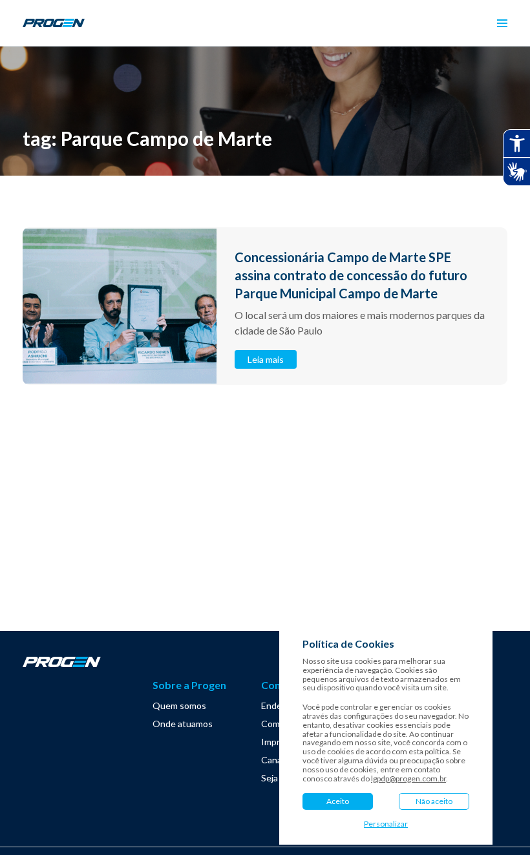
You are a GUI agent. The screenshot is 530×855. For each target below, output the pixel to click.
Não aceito (434, 801)
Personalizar (386, 824)
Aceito (337, 801)
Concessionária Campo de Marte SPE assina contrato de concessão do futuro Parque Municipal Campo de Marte (351, 275)
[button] (502, 23)
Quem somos (179, 705)
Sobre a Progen (189, 685)
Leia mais (266, 359)
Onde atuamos (183, 723)
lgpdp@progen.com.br (408, 778)
